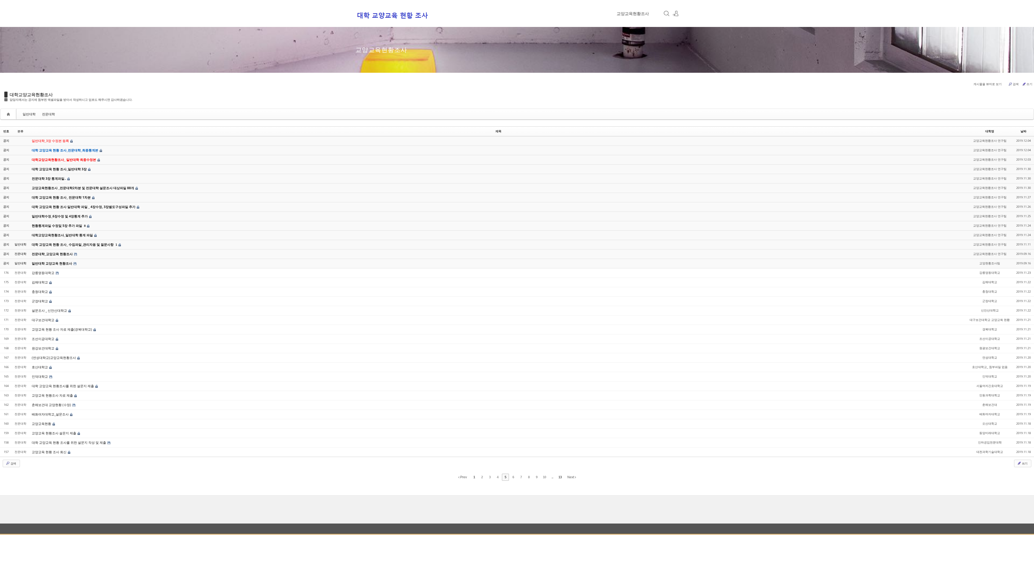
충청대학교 (40, 291)
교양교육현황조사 (633, 13)
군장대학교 (40, 301)
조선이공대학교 (43, 339)
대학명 (989, 131)
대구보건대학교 (43, 320)
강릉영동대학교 (43, 273)
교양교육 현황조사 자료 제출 (53, 395)
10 (544, 477)
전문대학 (48, 114)
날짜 (1023, 131)
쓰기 (1029, 84)
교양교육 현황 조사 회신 (49, 452)
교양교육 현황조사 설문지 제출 (54, 433)
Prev (463, 477)
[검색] (666, 13)
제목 (498, 131)
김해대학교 (40, 282)
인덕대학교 (40, 376)
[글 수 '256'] (9, 114)
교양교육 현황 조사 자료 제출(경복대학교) (62, 329)
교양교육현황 (42, 423)
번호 (6, 131)
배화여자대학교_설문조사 (50, 414)
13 (560, 477)
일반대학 (29, 114)
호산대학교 (40, 367)
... (552, 477)
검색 (1016, 84)
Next (571, 477)
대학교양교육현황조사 (31, 95)
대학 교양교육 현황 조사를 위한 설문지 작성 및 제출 (69, 442)
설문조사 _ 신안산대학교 (50, 310)
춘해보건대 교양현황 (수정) (52, 405)
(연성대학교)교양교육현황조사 (54, 357)
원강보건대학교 (43, 348)
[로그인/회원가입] (676, 13)
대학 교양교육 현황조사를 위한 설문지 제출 (63, 386)
